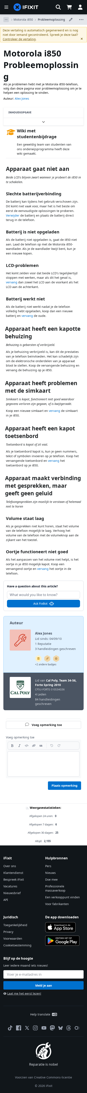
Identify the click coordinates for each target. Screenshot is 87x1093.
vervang (11, 282)
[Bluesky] (60, 1028)
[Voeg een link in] (33, 746)
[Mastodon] (52, 1027)
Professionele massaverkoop (55, 888)
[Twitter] (27, 1027)
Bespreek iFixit (13, 879)
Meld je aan (43, 985)
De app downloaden (62, 917)
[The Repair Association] (77, 1027)
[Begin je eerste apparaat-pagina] (56, 658)
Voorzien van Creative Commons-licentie (43, 1077)
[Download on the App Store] (60, 927)
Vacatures (10, 886)
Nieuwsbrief (12, 893)
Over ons (9, 866)
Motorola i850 (23, 19)
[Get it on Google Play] (62, 941)
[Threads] (68, 1027)
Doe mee (51, 879)
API (5, 900)
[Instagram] (35, 1027)
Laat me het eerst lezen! (24, 993)
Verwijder (12, 215)
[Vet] (12, 746)
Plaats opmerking (64, 786)
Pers (48, 866)
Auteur (16, 622)
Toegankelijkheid (15, 925)
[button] (58, 7)
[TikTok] (10, 1027)
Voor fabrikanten (57, 904)
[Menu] (6, 7)
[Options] (6, 19)
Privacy (8, 932)
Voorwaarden (12, 938)
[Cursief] (19, 746)
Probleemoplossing (51, 19)
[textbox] (43, 764)
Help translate (40, 1014)
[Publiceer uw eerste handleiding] (47, 658)
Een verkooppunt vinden (62, 897)
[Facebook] (18, 1027)
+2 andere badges (45, 664)
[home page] (26, 7)
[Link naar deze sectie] (4, 169)
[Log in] (80, 7)
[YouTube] (43, 1027)
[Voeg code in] (26, 746)
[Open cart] (69, 7)
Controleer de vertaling (19, 39)
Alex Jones (22, 98)
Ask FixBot (40, 603)
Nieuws (50, 873)
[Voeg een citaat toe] (41, 746)
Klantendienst (13, 873)
